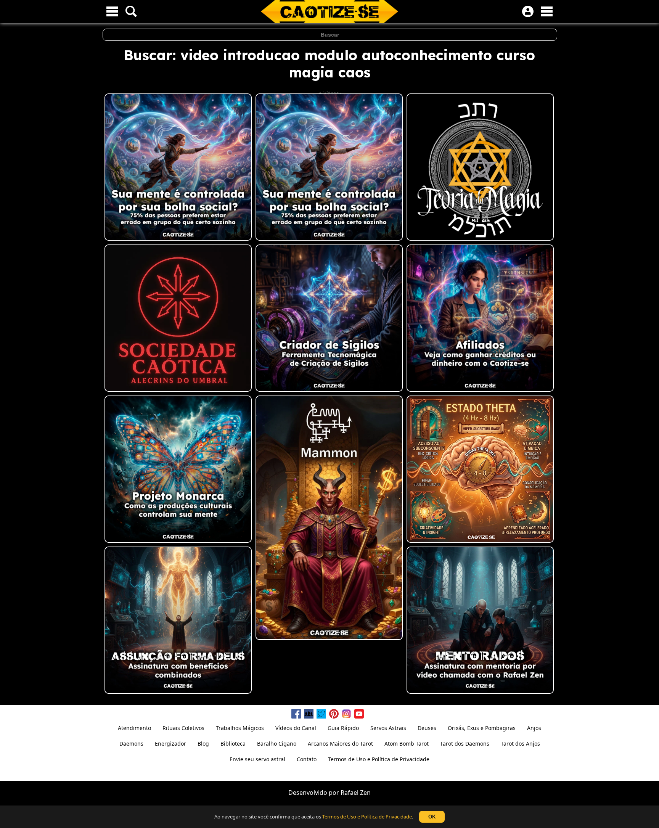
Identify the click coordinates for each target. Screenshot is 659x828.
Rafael (349, 792)
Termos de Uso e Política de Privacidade (367, 816)
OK (432, 817)
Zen (365, 792)
